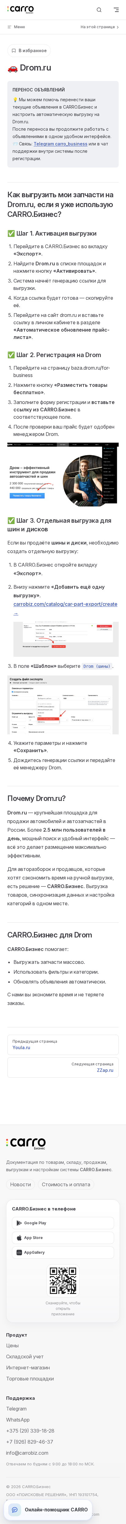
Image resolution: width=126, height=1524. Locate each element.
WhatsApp (18, 1420)
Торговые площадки (30, 1379)
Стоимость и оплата (66, 1184)
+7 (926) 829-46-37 (29, 1442)
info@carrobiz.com (27, 1453)
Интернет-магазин (28, 1367)
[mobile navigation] (116, 10)
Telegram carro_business (60, 143)
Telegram (16, 1409)
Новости (20, 1184)
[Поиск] (99, 10)
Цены (12, 1345)
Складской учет (25, 1356)
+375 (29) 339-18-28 (30, 1431)
